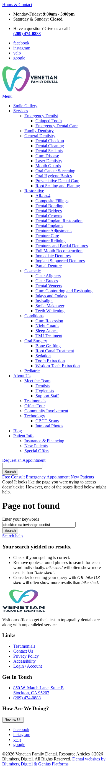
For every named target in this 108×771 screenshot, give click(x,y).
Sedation (43, 355)
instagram (21, 48)
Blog (17, 430)
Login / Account (27, 666)
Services (20, 110)
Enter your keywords (20, 519)
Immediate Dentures (53, 255)
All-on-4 (42, 195)
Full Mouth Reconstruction (59, 250)
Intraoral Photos (49, 425)
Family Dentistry (39, 130)
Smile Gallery (25, 105)
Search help (12, 535)
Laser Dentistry (48, 160)
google (19, 58)
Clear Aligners (48, 275)
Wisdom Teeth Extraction (57, 365)
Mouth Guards (48, 165)
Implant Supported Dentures (60, 260)
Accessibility (24, 661)
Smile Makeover (49, 305)
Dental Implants (49, 225)
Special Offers (36, 450)
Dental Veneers (48, 285)
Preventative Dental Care (57, 180)
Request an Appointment (23, 460)
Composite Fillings (51, 200)
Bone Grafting (48, 345)
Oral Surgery (35, 340)
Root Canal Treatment (54, 350)
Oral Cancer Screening (55, 170)
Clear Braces (46, 280)
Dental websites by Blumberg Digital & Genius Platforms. (54, 761)
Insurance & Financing (44, 440)
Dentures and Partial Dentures (61, 245)
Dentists (42, 385)
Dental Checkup (49, 140)
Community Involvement (46, 410)
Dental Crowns (48, 215)
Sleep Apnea (46, 330)
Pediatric (32, 370)
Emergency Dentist (41, 115)
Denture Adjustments (53, 230)
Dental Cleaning (49, 145)
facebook (21, 43)
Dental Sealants (49, 150)
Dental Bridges (48, 210)
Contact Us (23, 651)
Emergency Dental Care (56, 125)
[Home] (30, 91)
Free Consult (14, 477)
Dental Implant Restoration (59, 220)
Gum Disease (47, 155)
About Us (21, 375)
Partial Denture (48, 265)
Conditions (33, 315)
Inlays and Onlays (51, 295)
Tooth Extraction (50, 360)
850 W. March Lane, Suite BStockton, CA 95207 (38, 690)
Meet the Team (37, 380)
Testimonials (35, 400)
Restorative (34, 190)
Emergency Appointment (48, 477)
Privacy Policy (26, 656)
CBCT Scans (47, 420)
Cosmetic (32, 270)
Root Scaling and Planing (57, 185)
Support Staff (47, 395)
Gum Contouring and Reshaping (63, 290)
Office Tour (34, 405)
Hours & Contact (17, 4)
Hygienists (44, 390)
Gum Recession (49, 320)
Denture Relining (50, 240)
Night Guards (47, 325)
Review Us (13, 720)
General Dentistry (39, 135)
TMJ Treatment (48, 335)
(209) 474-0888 (27, 697)
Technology (34, 415)
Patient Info (23, 435)
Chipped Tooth (48, 120)
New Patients (36, 445)
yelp (17, 53)
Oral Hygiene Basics (53, 175)
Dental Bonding (49, 205)
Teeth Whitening (50, 310)
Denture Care (47, 235)
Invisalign (44, 300)
